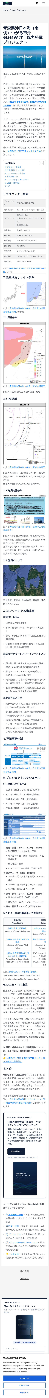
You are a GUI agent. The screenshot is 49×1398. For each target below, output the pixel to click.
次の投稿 (24, 1278)
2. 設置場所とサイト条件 (15, 170)
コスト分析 (13, 1254)
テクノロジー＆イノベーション (23, 1242)
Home (5, 10)
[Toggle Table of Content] (40, 163)
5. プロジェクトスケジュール (17, 180)
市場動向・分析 (15, 1214)
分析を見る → (16, 1151)
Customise (24, 1385)
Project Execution (18, 10)
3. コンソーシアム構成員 (15, 173)
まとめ (7, 186)
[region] (24, 1376)
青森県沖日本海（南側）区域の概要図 (27, 386)
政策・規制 (13, 1226)
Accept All (24, 1378)
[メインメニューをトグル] (43, 3)
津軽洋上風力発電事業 (17, 928)
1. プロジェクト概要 (13, 167)
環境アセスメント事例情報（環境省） (22, 972)
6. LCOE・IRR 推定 (12, 183)
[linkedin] (37, 3)
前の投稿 (24, 1271)
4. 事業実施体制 (11, 176)
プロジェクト (14, 1234)
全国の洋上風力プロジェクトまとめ (24, 151)
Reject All (24, 1392)
